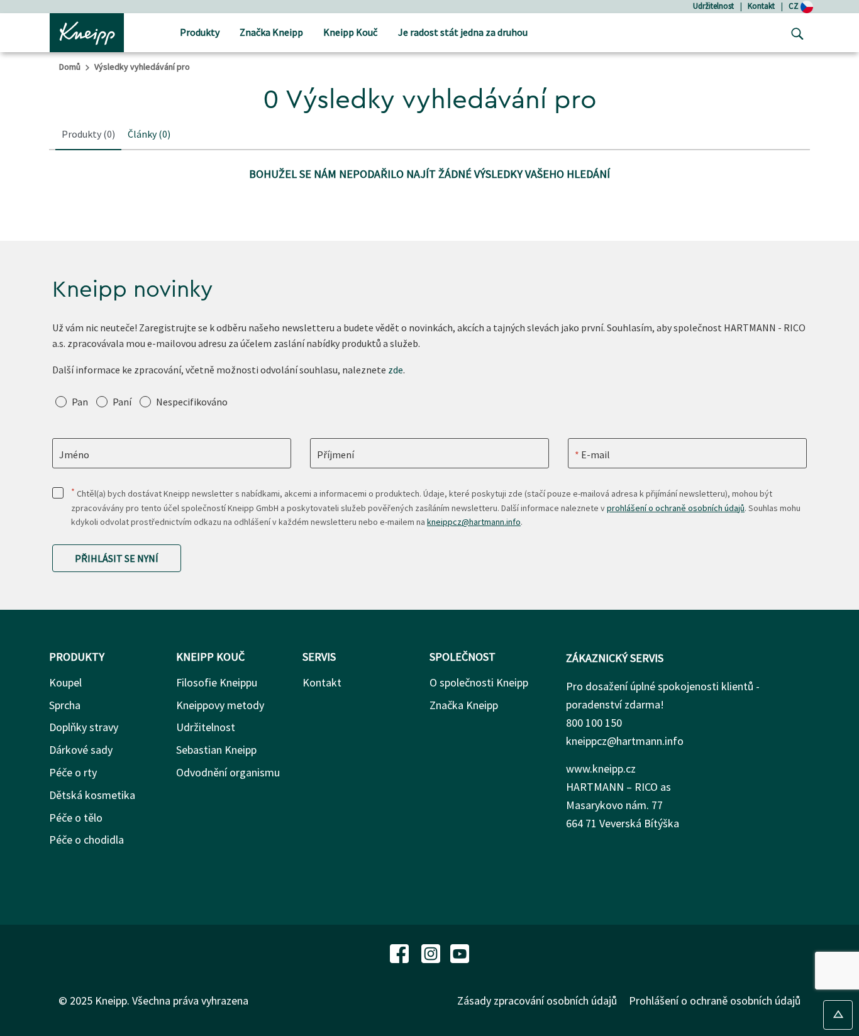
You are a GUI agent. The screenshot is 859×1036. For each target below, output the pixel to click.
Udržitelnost (713, 6)
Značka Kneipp (464, 705)
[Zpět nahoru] (838, 1015)
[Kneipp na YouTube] (459, 952)
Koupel (65, 682)
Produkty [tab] (88, 134)
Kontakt (761, 6)
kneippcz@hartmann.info (474, 521)
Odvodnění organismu (228, 772)
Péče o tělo (76, 817)
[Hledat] (794, 33)
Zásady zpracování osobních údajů (537, 1000)
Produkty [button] (199, 32)
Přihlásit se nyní (116, 558)
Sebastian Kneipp (216, 749)
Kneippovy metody (220, 705)
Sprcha (64, 705)
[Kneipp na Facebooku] (400, 952)
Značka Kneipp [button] (271, 32)
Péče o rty (73, 772)
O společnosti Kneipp (479, 682)
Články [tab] (149, 134)
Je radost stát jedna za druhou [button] (463, 32)
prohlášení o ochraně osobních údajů (676, 508)
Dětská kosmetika (92, 795)
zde (395, 369)
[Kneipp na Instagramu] (432, 952)
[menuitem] (200, 33)
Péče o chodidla (86, 839)
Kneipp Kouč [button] (350, 32)
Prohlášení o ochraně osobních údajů (715, 1000)
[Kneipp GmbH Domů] (87, 31)
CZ (795, 6)
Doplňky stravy (83, 727)
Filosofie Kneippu (216, 682)
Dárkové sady (81, 749)
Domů (69, 66)
